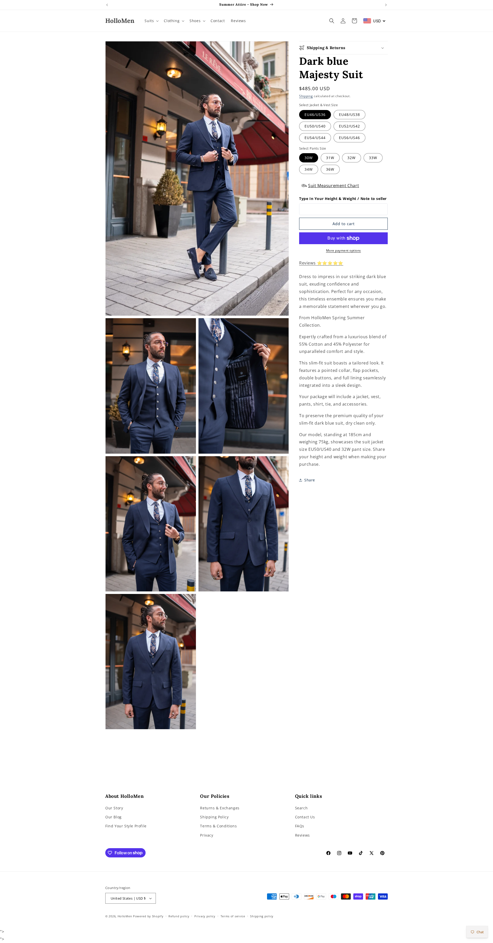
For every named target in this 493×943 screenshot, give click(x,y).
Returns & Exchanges (219, 808)
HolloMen (125, 916)
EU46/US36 (315, 114)
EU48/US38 (349, 114)
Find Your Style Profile (126, 826)
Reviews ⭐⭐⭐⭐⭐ (321, 263)
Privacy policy (204, 916)
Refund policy (178, 916)
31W (330, 157)
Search (301, 808)
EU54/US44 (315, 137)
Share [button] (309, 480)
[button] (151, 20)
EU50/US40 (315, 126)
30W (309, 157)
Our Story (114, 808)
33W (373, 157)
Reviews (302, 835)
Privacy (206, 835)
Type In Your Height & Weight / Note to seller (343, 198)
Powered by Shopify (148, 916)
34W (309, 169)
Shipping (306, 96)
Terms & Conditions (218, 826)
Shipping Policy (214, 817)
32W (351, 157)
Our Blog (113, 817)
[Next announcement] (386, 5)
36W (330, 169)
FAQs (299, 826)
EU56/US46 (349, 137)
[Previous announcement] (107, 5)
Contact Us (305, 817)
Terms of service (233, 916)
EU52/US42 (349, 126)
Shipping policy (261, 916)
